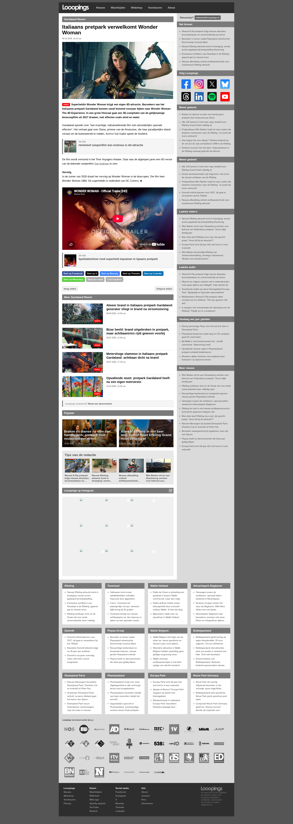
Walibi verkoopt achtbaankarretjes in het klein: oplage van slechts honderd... (167, 661)
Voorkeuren (155, 7)
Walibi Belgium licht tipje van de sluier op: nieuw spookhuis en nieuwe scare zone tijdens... (168, 640)
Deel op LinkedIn (153, 273)
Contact (145, 796)
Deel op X (92, 273)
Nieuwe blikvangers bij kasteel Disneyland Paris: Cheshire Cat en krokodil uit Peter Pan (82, 685)
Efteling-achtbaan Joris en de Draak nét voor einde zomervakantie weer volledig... (81, 617)
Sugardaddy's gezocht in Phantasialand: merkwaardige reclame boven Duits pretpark (124, 706)
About (171, 7)
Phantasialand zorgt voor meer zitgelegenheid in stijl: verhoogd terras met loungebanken (125, 685)
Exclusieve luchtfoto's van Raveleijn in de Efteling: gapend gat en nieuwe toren (82, 606)
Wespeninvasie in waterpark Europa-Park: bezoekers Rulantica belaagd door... (166, 703)
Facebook (121, 792)
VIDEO (97, 321)
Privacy (67, 803)
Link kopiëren (114, 279)
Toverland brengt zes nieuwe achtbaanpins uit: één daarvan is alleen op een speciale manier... (125, 617)
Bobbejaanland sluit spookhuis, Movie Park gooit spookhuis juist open (211, 696)
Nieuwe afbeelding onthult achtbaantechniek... (129, 478)
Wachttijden (118, 7)
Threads (120, 807)
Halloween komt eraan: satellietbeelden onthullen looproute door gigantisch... (123, 595)
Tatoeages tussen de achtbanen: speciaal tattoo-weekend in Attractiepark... (209, 595)
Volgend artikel (164, 289)
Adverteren (147, 803)
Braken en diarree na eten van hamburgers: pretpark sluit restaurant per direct (87, 435)
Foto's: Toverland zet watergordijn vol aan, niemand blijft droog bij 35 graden (124, 606)
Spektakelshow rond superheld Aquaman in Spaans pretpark (118, 259)
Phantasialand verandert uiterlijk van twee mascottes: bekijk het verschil (125, 696)
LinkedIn (120, 811)
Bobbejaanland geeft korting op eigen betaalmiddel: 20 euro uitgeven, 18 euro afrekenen (211, 640)
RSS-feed (94, 796)
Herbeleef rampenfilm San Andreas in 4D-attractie (111, 145)
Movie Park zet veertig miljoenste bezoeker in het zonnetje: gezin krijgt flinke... (209, 685)
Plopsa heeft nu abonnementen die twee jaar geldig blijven (125, 660)
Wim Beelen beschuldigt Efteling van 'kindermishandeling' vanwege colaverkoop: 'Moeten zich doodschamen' (203, 255)
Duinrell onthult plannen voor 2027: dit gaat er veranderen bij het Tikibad (82, 640)
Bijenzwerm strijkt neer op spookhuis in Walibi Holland (166, 615)
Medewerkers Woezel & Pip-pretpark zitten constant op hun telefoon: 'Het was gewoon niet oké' (205, 299)
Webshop (136, 7)
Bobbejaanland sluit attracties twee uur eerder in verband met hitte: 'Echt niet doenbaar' (211, 651)
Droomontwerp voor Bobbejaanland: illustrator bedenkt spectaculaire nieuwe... (211, 661)
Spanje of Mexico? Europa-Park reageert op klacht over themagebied (168, 692)
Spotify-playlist (97, 803)
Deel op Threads (131, 273)
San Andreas (101, 163)
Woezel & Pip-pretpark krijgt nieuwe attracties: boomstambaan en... (77, 478)
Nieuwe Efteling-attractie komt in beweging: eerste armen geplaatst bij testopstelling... (82, 595)
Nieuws (100, 7)
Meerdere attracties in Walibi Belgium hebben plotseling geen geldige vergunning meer (168, 651)
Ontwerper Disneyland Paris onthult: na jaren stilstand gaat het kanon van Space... (81, 696)
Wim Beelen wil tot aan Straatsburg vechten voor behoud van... (158, 478)
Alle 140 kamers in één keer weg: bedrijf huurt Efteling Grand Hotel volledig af (146, 435)
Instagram (121, 796)
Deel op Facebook (73, 273)
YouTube (94, 807)
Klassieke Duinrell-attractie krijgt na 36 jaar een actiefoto (82, 649)
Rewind (93, 811)
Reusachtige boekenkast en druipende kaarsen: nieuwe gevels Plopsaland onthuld (123, 651)
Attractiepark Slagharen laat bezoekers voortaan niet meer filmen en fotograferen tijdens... (211, 617)
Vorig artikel (70, 289)
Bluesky (120, 803)
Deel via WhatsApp (73, 279)
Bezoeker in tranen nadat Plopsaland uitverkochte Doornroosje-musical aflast (123, 640)
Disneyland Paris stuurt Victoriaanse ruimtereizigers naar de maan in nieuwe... (80, 706)
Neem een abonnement (100, 403)
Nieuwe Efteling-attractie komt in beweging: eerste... (102, 478)
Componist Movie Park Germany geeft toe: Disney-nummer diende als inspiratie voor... (211, 706)
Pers (143, 799)
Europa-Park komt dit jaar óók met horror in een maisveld (167, 683)
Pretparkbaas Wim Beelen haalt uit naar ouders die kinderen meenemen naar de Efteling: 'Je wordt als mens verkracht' (206, 132)
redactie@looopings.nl (207, 17)
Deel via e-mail (95, 279)
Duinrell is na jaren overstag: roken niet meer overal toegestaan (81, 658)
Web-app (94, 799)
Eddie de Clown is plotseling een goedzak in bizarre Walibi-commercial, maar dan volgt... (168, 595)
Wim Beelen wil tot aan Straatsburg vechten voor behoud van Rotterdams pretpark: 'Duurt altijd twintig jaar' (205, 229)
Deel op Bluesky (109, 273)
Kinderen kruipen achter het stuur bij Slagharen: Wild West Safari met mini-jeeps (210, 606)
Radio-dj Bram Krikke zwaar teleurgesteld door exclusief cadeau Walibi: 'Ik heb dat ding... (168, 606)
